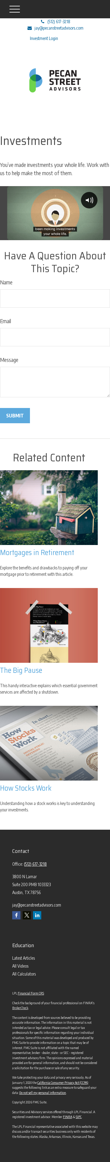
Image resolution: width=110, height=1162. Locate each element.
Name (6, 282)
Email (5, 320)
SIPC (79, 1117)
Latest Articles (23, 958)
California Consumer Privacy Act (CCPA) (62, 1082)
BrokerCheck (20, 1008)
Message (9, 359)
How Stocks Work (26, 788)
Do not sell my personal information (42, 1093)
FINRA (67, 1117)
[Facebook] (16, 915)
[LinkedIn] (37, 915)
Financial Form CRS (31, 993)
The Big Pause (21, 670)
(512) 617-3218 (58, 21)
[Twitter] (27, 915)
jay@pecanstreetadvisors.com (59, 28)
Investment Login (44, 38)
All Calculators (24, 973)
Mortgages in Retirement (37, 552)
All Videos (20, 966)
